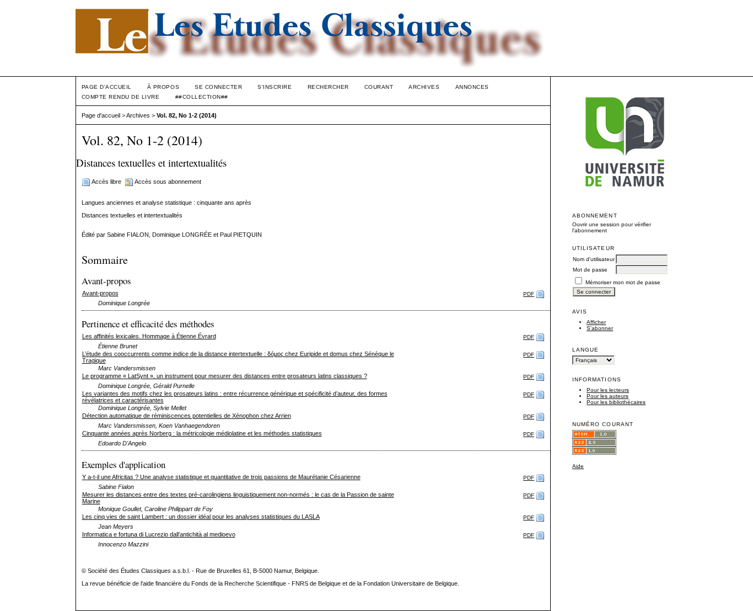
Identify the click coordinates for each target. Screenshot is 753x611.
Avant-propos (100, 293)
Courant (379, 87)
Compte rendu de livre (121, 97)
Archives (423, 87)
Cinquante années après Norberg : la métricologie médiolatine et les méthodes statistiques (202, 433)
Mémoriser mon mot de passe (622, 282)
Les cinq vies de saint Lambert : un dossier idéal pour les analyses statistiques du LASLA (201, 516)
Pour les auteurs (607, 396)
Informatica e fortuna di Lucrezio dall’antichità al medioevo (158, 534)
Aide (578, 466)
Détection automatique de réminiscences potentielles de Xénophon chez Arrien (186, 415)
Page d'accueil (107, 87)
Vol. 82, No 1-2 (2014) (187, 115)
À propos (163, 87)
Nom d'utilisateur (594, 259)
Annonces (472, 87)
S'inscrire (274, 87)
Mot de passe (590, 270)
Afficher (596, 322)
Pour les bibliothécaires (616, 402)
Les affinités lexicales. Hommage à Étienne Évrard (149, 336)
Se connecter (218, 87)
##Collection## (201, 97)
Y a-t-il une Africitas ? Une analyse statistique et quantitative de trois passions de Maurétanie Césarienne (221, 477)
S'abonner (600, 328)
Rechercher (328, 87)
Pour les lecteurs (608, 390)
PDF (528, 294)
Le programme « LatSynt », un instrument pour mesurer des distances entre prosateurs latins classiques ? (224, 376)
